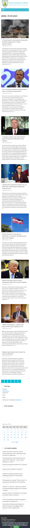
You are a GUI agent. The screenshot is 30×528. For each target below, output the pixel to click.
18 (15, 435)
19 (18, 435)
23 (8, 437)
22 (4, 437)
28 (25, 437)
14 (25, 432)
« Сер (12, 442)
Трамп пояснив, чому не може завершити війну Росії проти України (14, 281)
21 (25, 435)
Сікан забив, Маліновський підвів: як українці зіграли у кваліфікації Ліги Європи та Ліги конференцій (13, 506)
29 (4, 440)
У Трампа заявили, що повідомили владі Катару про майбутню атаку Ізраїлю (13, 138)
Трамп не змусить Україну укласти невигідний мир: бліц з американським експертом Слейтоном (14, 453)
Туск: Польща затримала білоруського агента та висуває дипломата (14, 90)
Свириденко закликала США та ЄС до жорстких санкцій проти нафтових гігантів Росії (14, 186)
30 (8, 440)
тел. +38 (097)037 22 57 (7, 521)
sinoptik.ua (19, 400)
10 (11, 432)
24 (11, 437)
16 (8, 435)
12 (18, 432)
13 (22, 432)
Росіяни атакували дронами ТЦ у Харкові (14, 464)
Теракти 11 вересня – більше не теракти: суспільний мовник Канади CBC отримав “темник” (14, 488)
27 (22, 437)
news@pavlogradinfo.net (8, 520)
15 (4, 435)
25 (15, 437)
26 (18, 437)
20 (22, 435)
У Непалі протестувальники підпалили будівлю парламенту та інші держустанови (15, 42)
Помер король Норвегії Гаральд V (12, 469)
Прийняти (16, 526)
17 (11, 435)
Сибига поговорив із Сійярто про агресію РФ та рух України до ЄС (13, 325)
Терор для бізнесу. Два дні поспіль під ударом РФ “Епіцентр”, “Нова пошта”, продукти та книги (13, 460)
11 (15, 432)
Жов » (17, 442)
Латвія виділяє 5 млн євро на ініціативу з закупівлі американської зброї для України (14, 236)
